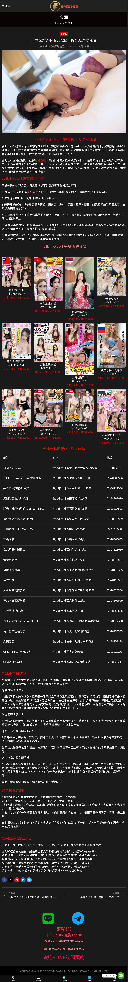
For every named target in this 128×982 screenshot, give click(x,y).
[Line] (121, 975)
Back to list (64, 894)
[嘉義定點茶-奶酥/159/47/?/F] (48, 342)
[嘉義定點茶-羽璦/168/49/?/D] (111, 276)
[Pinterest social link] (16, 879)
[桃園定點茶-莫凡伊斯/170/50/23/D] (111, 345)
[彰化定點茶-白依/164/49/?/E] (48, 408)
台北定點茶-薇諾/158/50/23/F (16, 431)
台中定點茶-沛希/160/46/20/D (79, 426)
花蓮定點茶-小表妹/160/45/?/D (111, 436)
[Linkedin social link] (23, 879)
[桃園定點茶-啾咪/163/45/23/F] (16, 272)
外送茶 (69, 23)
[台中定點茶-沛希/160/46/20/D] (79, 405)
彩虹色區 (59, 46)
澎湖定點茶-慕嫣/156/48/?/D (80, 379)
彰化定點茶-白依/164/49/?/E (48, 431)
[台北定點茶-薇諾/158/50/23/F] (16, 408)
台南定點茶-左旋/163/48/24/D (80, 313)
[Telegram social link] (29, 879)
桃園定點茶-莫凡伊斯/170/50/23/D (111, 372)
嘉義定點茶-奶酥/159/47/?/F (48, 366)
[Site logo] (64, 6)
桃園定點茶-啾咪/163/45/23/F (16, 291)
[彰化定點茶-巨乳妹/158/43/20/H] (16, 341)
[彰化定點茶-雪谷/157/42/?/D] (48, 279)
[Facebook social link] (4, 879)
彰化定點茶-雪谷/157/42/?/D (48, 305)
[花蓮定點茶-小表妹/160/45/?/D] (111, 410)
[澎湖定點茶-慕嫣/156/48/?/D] (79, 349)
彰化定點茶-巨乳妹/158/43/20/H (16, 363)
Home (58, 23)
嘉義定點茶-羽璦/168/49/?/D (112, 300)
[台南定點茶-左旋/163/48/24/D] (79, 283)
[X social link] (10, 879)
